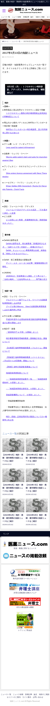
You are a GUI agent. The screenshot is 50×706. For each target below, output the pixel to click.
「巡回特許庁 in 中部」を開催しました (22, 332)
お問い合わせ (38, 697)
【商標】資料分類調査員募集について (22, 367)
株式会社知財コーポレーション (25, 578)
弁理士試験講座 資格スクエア (25, 593)
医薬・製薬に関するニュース (25, 548)
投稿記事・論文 (28, 17)
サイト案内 (26, 697)
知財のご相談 (40, 17)
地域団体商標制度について (17, 373)
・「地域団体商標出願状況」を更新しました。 (25, 389)
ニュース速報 (16, 17)
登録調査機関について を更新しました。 (23, 395)
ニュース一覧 (5, 17)
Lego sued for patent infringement (20, 147)
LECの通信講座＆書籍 (25, 607)
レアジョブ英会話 (25, 630)
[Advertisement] (25, 660)
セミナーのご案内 (14, 697)
